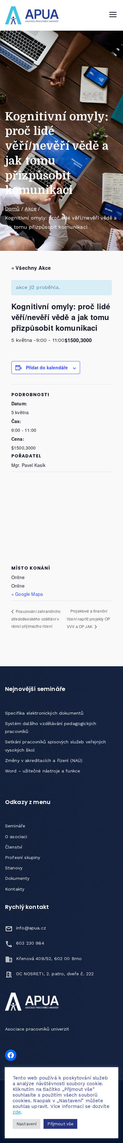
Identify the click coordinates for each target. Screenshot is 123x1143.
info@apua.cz (31, 927)
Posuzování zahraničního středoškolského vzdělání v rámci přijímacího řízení (36, 618)
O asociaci (16, 836)
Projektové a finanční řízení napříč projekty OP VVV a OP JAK (88, 618)
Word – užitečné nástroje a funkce (42, 770)
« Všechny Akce (31, 267)
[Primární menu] (113, 15)
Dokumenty (17, 878)
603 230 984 (30, 943)
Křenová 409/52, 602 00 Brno (49, 958)
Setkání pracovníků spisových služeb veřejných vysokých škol (55, 745)
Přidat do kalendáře (47, 367)
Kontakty (14, 889)
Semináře (15, 825)
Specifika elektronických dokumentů (44, 713)
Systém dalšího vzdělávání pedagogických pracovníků (50, 727)
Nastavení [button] (26, 1124)
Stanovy (13, 867)
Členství (13, 847)
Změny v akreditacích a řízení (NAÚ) (44, 760)
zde (17, 1112)
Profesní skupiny (22, 857)
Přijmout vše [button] (60, 1124)
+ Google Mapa (27, 594)
